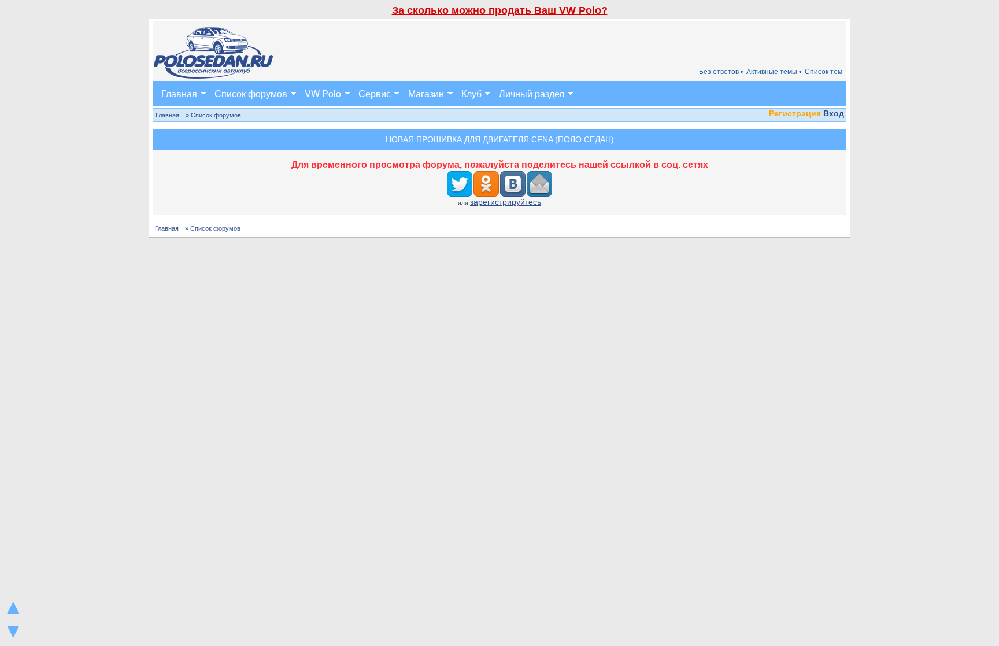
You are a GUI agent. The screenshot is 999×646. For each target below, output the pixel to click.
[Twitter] (460, 184)
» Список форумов (213, 115)
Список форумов (250, 93)
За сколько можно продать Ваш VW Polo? (500, 10)
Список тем (823, 72)
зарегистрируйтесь (505, 201)
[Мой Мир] (540, 184)
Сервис (374, 93)
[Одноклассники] (486, 184)
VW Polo (323, 93)
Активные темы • (773, 72)
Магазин (426, 93)
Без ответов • (721, 72)
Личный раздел (531, 93)
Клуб (471, 93)
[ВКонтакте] (513, 184)
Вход (833, 113)
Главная (179, 93)
